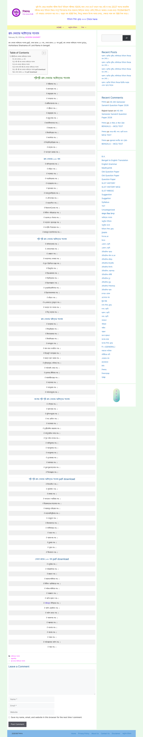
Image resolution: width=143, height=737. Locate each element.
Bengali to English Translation (115, 160)
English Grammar (109, 164)
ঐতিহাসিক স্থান (106, 290)
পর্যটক (103, 328)
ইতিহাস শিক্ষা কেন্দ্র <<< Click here (82, 19)
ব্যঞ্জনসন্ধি (13, 658)
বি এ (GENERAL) (108, 347)
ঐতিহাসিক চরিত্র (107, 259)
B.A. (103, 156)
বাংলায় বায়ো (105, 339)
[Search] (127, 38)
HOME (59, 27)
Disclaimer (116, 733)
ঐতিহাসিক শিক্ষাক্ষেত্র (108, 286)
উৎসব (103, 240)
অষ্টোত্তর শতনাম (15, 656)
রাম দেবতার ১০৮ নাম (20, 59)
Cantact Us (105, 733)
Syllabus (105, 202)
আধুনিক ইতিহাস (72, 27)
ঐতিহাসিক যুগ (106, 278)
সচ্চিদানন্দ (47, 603)
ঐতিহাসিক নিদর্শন (107, 267)
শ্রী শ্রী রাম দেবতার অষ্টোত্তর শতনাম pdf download (30, 69)
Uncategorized (108, 210)
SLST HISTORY (108, 183)
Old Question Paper (110, 172)
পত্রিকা (104, 324)
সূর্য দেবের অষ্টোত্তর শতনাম (18, 661)
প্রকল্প (103, 331)
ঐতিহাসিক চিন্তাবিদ (108, 263)
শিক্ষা (82, 27)
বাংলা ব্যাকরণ (106, 335)
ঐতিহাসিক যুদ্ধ (106, 282)
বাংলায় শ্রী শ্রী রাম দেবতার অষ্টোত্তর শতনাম (26, 67)
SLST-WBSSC (108, 191)
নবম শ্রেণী (105, 316)
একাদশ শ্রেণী (106, 244)
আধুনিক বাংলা (106, 225)
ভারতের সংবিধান (106, 350)
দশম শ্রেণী (105, 309)
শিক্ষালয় (26, 11)
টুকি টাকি (104, 301)
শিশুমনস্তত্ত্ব (105, 373)
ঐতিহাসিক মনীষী (107, 274)
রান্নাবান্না (105, 362)
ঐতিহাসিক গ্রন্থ (107, 252)
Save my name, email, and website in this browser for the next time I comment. (46, 717)
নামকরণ (104, 320)
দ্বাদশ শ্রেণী (105, 312)
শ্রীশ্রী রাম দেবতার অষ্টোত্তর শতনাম (21, 56)
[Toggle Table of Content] (42, 53)
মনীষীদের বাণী (106, 354)
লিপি (103, 366)
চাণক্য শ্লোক (106, 293)
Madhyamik (107, 168)
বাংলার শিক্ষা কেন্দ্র (107, 343)
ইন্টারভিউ (104, 232)
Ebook (116, 395)
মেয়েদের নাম (105, 358)
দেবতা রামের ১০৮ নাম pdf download (26, 72)
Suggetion (106, 198)
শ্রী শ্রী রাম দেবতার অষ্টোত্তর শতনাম (25, 61)
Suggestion (107, 194)
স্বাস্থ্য (103, 377)
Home (73, 733)
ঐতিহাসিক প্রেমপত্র (108, 271)
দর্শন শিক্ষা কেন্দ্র (107, 305)
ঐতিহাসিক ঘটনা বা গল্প (108, 255)
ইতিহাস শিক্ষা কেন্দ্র (108, 229)
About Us (95, 733)
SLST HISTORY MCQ (111, 187)
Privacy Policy (83, 733)
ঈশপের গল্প (105, 236)
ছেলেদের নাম (106, 297)
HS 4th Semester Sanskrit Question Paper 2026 (114, 114)
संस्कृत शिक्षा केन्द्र (108, 213)
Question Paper (109, 179)
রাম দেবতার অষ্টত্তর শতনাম (22, 64)
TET (103, 206)
